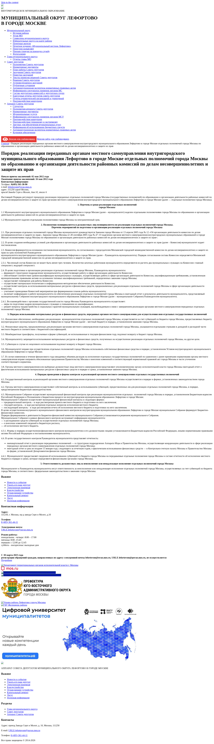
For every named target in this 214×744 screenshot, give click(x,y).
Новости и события (16, 482)
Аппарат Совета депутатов (20, 103)
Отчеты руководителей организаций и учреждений (38, 98)
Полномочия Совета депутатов (28, 64)
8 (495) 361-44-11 (9, 522)
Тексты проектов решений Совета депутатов (35, 77)
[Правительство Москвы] (9, 570)
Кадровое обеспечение (24, 132)
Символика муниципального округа (31, 38)
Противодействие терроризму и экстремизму (35, 122)
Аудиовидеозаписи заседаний (27, 83)
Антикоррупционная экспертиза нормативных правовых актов (44, 88)
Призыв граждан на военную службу (31, 51)
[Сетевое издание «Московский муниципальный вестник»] (31, 575)
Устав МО (18, 35)
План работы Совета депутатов (28, 69)
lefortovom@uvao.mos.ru (20, 187)
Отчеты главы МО (22, 59)
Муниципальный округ (18, 30)
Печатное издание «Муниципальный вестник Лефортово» (42, 46)
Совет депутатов (15, 62)
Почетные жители (22, 43)
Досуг (10, 498)
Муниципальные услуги (25, 114)
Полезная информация (18, 500)
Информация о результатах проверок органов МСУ (38, 117)
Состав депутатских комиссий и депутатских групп (38, 93)
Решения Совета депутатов (26, 80)
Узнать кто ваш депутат (18, 485)
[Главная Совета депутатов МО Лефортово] (2, 8)
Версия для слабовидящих (21, 139)
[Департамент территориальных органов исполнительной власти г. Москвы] (39, 565)
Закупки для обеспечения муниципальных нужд (37, 124)
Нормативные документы (25, 67)
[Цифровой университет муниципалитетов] (69, 660)
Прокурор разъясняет (23, 49)
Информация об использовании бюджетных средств (39, 127)
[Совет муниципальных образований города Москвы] (28, 572)
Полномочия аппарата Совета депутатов (33, 109)
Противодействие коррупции (27, 101)
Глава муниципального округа (22, 56)
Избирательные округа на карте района (32, 41)
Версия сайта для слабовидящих (53, 139)
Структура (18, 106)
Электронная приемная (18, 487)
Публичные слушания (24, 85)
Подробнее (6, 560)
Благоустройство (15, 490)
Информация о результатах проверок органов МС (37, 90)
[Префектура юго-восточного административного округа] (36, 600)
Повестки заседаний (23, 75)
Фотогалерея (19, 54)
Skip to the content (9, 2)
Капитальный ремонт (17, 495)
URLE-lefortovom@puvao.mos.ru (17, 530)
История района (21, 33)
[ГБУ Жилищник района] (14, 605)
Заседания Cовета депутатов (27, 72)
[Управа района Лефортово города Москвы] (23, 602)
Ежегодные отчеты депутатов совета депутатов (36, 96)
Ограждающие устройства (20, 493)
